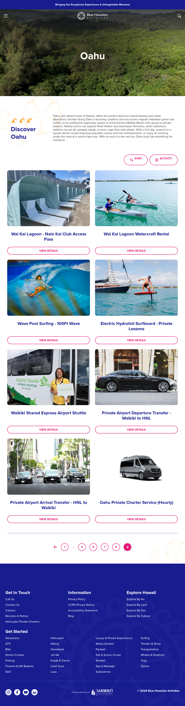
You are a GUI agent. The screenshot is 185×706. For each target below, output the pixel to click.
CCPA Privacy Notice (81, 605)
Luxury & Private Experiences (114, 638)
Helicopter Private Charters (22, 621)
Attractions (12, 638)
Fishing (10, 660)
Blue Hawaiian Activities (164, 691)
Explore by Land (137, 605)
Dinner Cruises (14, 655)
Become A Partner (16, 616)
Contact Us (12, 605)
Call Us (9, 599)
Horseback (57, 649)
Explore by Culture (138, 616)
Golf (8, 672)
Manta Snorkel (105, 644)
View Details (48, 251)
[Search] (179, 16)
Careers (10, 610)
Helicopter (57, 638)
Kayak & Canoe (60, 660)
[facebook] (17, 692)
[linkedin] (34, 692)
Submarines (103, 672)
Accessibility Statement (83, 610)
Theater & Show (151, 644)
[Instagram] (8, 692)
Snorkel (100, 660)
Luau (54, 672)
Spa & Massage (105, 666)
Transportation (150, 649)
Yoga (144, 660)
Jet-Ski (55, 655)
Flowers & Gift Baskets (19, 666)
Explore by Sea (136, 610)
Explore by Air (136, 599)
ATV (8, 644)
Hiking (55, 644)
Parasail (100, 649)
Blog (71, 616)
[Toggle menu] (6, 16)
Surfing (145, 638)
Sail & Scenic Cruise (108, 655)
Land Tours (57, 666)
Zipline (145, 666)
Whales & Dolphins (152, 655)
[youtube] (26, 692)
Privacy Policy (76, 599)
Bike (8, 649)
